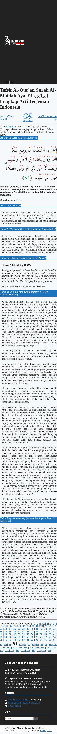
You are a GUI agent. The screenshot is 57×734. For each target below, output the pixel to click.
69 (32, 637)
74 (54, 637)
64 (10, 637)
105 (26, 647)
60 (50, 634)
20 (46, 626)
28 (23, 629)
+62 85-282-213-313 (18, 699)
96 (37, 644)
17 (33, 626)
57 (37, 634)
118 (39, 650)
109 (48, 647)
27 (19, 629)
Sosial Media (14, 705)
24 (5, 629)
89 (5, 644)
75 (1, 639)
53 (19, 634)
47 (50, 631)
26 (14, 629)
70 (37, 637)
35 (54, 629)
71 (41, 637)
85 (45, 639)
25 (10, 629)
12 (11, 626)
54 (23, 634)
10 (2, 626)
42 (28, 631)
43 (32, 631)
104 (20, 647)
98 (46, 644)
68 (28, 637)
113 (12, 650)
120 (49, 650)
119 (44, 650)
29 (28, 629)
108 (43, 647)
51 (10, 634)
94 (29, 644)
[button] (7, 82)
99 (50, 644)
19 (41, 626)
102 (9, 647)
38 (10, 631)
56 (32, 634)
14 (20, 626)
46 (45, 631)
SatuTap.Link (46, 730)
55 (28, 634)
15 (24, 626)
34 (50, 629)
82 (32, 639)
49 (1, 634)
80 (23, 639)
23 (1, 629)
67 (23, 637)
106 (31, 647)
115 (23, 650)
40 (19, 631)
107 (37, 647)
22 (54, 626)
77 (10, 639)
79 (19, 639)
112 (7, 650)
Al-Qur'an (11, 126)
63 (5, 637)
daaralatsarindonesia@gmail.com (24, 702)
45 (41, 631)
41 (23, 631)
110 (54, 647)
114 (17, 650)
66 (19, 637)
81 (28, 639)
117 (33, 650)
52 (14, 634)
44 (37, 631)
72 (45, 637)
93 (24, 644)
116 (28, 650)
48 (54, 631)
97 (42, 644)
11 (7, 626)
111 (1, 650)
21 (50, 626)
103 (14, 647)
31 (37, 629)
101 (3, 647)
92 (20, 644)
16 (28, 626)
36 (1, 631)
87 (54, 639)
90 (10, 644)
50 (5, 634)
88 (1, 644)
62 (1, 637)
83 (37, 639)
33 (45, 629)
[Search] (35, 718)
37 (5, 631)
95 (33, 644)
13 (15, 626)
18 (37, 626)
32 (41, 629)
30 (32, 629)
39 (14, 631)
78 (14, 639)
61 (54, 634)
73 (50, 637)
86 (50, 639)
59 (45, 634)
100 (55, 644)
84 (41, 639)
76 (5, 639)
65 (14, 637)
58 (41, 634)
